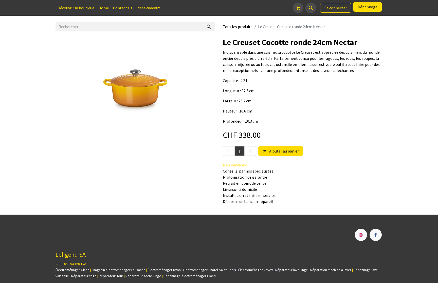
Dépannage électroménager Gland (189, 276)
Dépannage (367, 6)
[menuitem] (76, 8)
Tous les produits (237, 26)
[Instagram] (361, 235)
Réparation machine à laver (330, 270)
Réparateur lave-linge (291, 270)
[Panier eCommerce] (298, 8)
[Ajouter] (250, 151)
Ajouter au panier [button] (283, 151)
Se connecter (335, 7)
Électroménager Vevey (255, 270)
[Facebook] (376, 235)
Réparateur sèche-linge (143, 276)
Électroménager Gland (72, 270)
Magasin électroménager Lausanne (119, 270)
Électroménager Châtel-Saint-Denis (209, 270)
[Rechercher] (209, 26)
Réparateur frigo (84, 276)
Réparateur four (111, 276)
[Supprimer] (229, 151)
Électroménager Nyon (164, 270)
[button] (310, 8)
